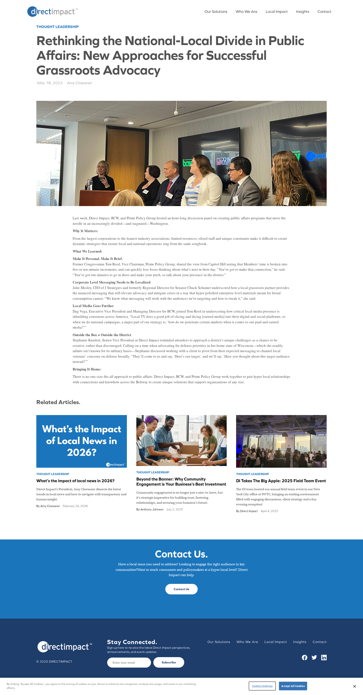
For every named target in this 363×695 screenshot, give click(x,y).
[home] (52, 11)
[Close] (354, 686)
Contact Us (181, 589)
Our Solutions (216, 11)
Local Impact (277, 11)
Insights (302, 11)
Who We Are (246, 11)
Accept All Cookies (293, 686)
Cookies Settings (262, 686)
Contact (324, 11)
